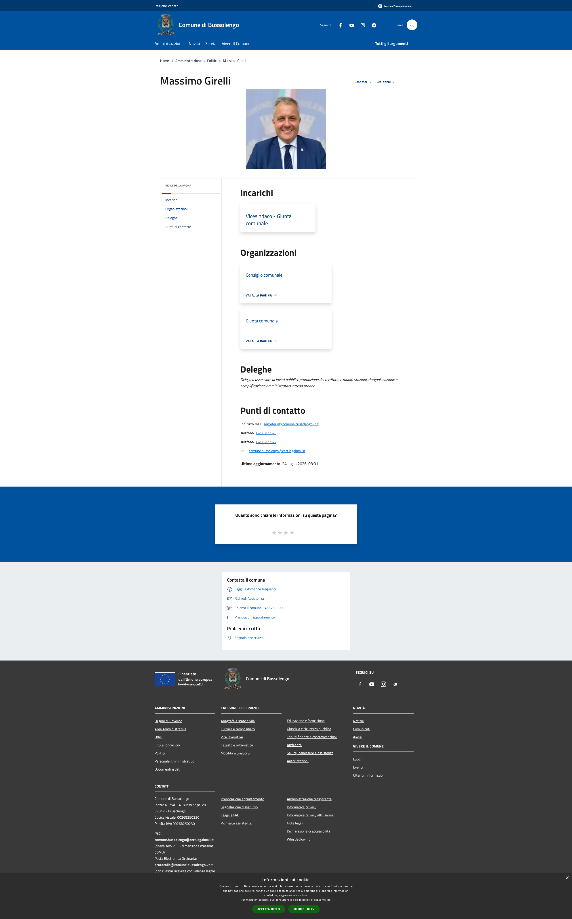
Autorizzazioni (298, 761)
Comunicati (361, 729)
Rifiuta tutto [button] (304, 909)
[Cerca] (412, 24)
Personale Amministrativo (174, 761)
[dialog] (286, 896)
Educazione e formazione (306, 720)
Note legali (295, 823)
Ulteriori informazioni (369, 775)
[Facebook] (338, 25)
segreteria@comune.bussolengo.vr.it (291, 424)
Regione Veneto (166, 5)
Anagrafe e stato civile (238, 721)
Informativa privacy (301, 807)
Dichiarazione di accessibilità (308, 831)
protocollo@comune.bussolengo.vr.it (184, 864)
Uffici (158, 737)
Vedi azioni (383, 81)
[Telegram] (372, 25)
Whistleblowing (298, 839)
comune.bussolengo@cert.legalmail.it (277, 450)
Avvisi (357, 737)
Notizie (358, 721)
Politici (212, 60)
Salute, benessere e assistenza (310, 753)
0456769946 (266, 433)
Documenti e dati (168, 769)
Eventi (358, 767)
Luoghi (358, 759)
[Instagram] (361, 25)
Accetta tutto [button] (268, 909)
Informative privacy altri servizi (310, 815)
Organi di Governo (168, 721)
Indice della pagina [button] (178, 185)
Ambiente (294, 744)
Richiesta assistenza (236, 823)
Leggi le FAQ (230, 815)
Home (164, 60)
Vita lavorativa (232, 737)
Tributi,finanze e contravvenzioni (312, 736)
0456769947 (266, 442)
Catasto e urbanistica (237, 745)
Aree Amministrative (170, 729)
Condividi (361, 81)
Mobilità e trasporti (235, 753)
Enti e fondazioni (167, 745)
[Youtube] (349, 25)
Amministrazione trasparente (309, 799)
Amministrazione (188, 60)
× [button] (567, 878)
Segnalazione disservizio (239, 807)
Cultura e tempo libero (238, 729)
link (329, 900)
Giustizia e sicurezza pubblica (309, 728)
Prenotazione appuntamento (242, 799)
